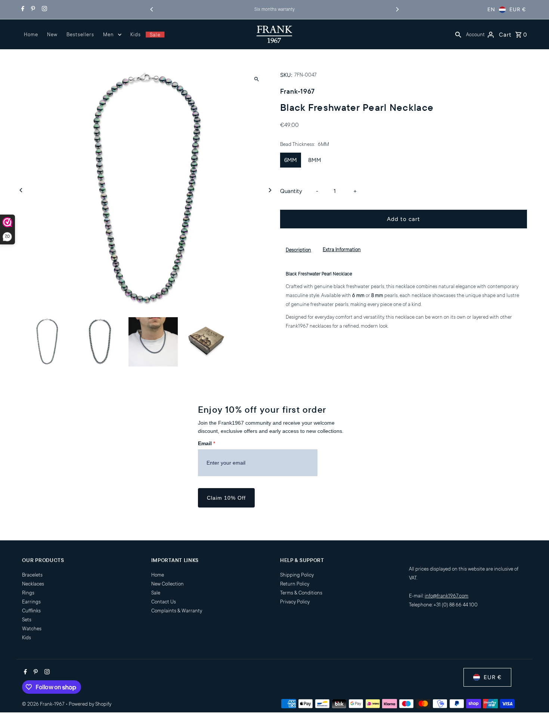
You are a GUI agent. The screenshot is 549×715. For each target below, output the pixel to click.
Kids (135, 34)
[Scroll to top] (533, 695)
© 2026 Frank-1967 (44, 704)
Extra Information (342, 249)
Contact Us (163, 602)
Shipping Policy (297, 575)
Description (298, 250)
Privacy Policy (295, 602)
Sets (26, 619)
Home (31, 34)
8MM (314, 160)
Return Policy (294, 584)
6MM (290, 160)
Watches (31, 628)
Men (108, 34)
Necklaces (33, 584)
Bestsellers (80, 34)
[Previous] (152, 9)
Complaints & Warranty (176, 610)
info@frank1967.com (446, 596)
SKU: (286, 75)
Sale (155, 34)
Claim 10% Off (226, 498)
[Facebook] (21, 9)
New (52, 34)
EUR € (517, 9)
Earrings (31, 602)
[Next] (397, 9)
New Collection (167, 584)
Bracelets (32, 575)
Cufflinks (31, 610)
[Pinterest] (32, 9)
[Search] (458, 34)
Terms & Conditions (301, 593)
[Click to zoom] (256, 79)
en (491, 9)
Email (206, 443)
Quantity (291, 191)
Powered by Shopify (90, 704)
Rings (28, 593)
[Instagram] (43, 9)
